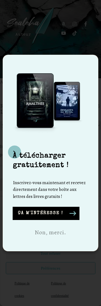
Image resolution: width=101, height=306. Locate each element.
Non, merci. (50, 232)
